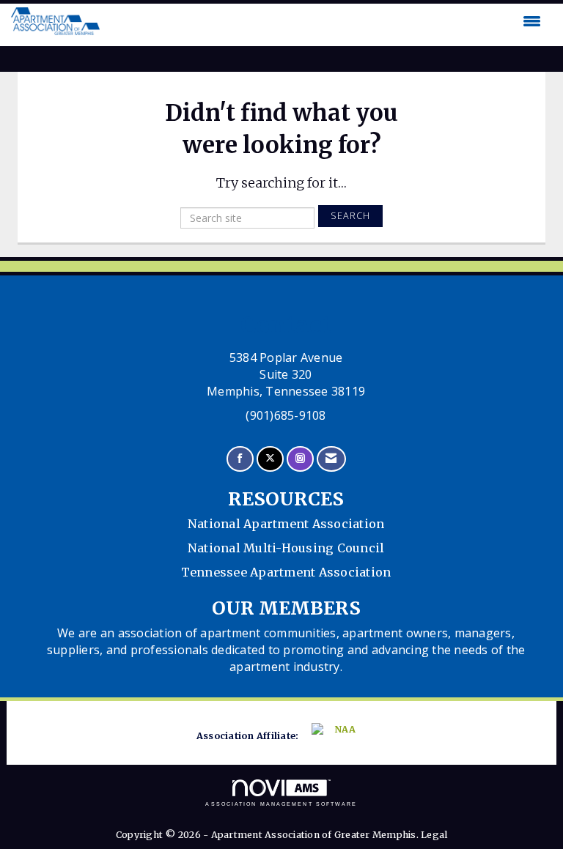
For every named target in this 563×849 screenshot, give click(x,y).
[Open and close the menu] (324, 21)
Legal (434, 834)
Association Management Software (281, 804)
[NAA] (337, 736)
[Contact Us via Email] (331, 459)
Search (350, 216)
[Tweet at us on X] (270, 459)
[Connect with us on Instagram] (300, 459)
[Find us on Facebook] (240, 459)
